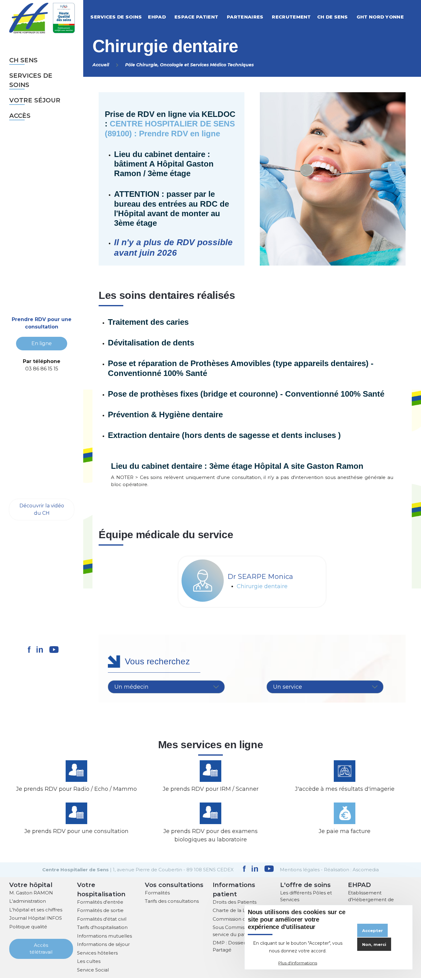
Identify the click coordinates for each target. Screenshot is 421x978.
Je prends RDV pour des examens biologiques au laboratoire (210, 835)
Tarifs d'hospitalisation (102, 927)
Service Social (93, 970)
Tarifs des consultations (172, 901)
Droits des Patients (234, 902)
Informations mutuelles (104, 936)
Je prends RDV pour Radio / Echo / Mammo (76, 789)
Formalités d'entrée (100, 902)
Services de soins (30, 80)
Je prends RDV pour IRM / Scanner (211, 789)
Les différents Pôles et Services (306, 896)
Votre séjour (34, 100)
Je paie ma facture (344, 831)
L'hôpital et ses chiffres (35, 910)
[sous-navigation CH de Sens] (355, 17)
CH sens (23, 60)
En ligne (41, 343)
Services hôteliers (97, 953)
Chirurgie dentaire (262, 586)
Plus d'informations (297, 962)
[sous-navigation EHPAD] (172, 17)
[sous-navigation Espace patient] (225, 17)
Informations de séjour (103, 944)
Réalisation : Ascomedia (351, 870)
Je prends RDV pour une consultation (76, 831)
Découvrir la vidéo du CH (41, 509)
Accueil (100, 65)
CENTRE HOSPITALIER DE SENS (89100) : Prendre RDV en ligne (170, 128)
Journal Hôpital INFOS (35, 918)
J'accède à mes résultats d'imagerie (344, 789)
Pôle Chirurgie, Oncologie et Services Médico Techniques (189, 65)
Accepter (372, 930)
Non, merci (374, 944)
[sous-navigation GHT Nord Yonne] (410, 17)
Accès (20, 115)
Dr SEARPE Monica (260, 576)
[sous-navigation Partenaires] (270, 17)
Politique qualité (28, 927)
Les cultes (88, 961)
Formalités (157, 893)
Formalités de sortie (100, 910)
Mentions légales (300, 870)
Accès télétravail (41, 948)
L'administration (27, 901)
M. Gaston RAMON (31, 893)
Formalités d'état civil (101, 919)
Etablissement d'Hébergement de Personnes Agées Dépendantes (371, 903)
